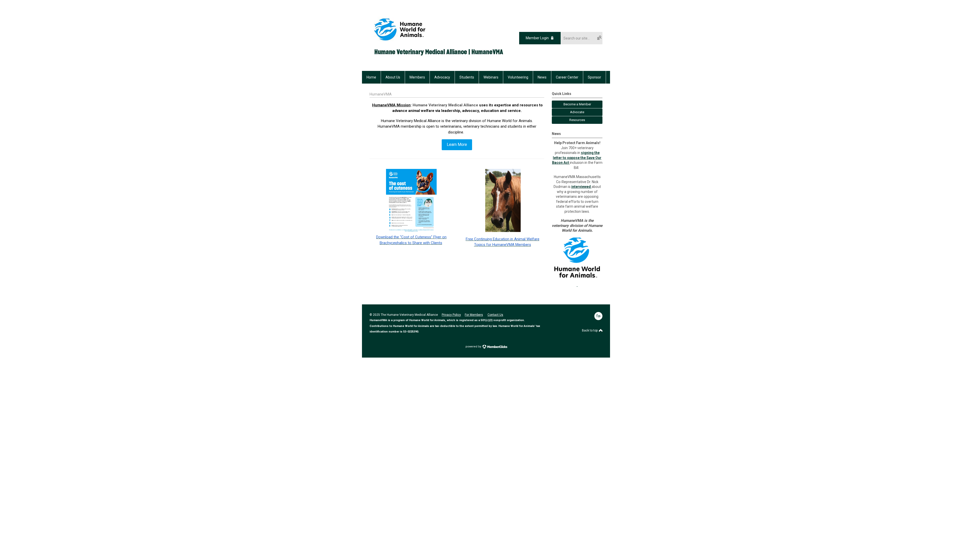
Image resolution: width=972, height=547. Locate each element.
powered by (473, 346)
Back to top (590, 330)
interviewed (581, 187)
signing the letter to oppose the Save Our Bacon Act (577, 158)
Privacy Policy (451, 315)
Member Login (537, 38)
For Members (474, 315)
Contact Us (495, 315)
